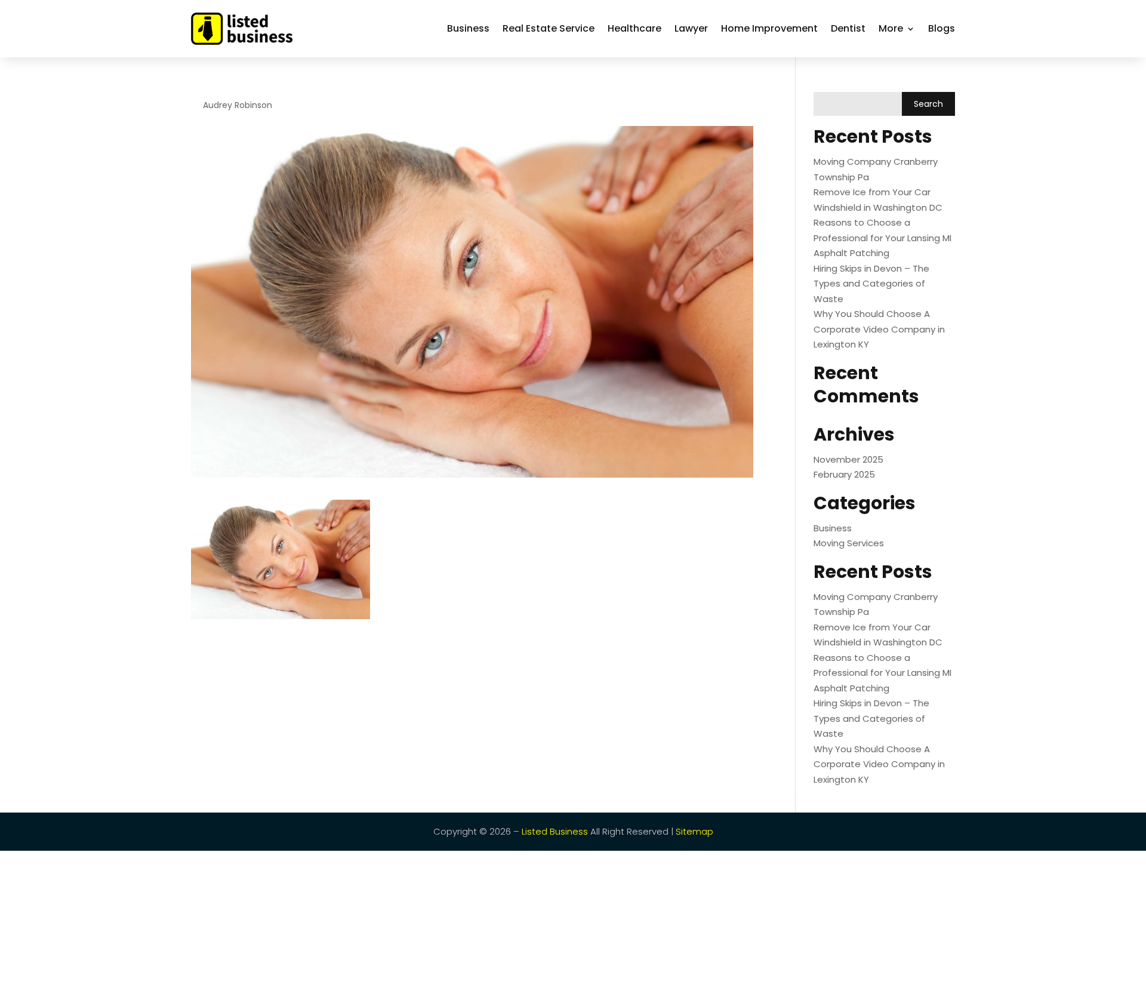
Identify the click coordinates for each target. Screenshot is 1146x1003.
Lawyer (691, 28)
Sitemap (694, 831)
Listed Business (555, 831)
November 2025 (848, 459)
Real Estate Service (548, 28)
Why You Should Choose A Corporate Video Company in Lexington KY (879, 328)
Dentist (848, 28)
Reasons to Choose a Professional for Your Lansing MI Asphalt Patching (882, 237)
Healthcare (634, 28)
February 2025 (844, 474)
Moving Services (849, 543)
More (891, 28)
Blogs (941, 28)
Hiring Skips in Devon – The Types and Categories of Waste (871, 283)
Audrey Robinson (237, 105)
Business (468, 28)
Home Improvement (769, 28)
